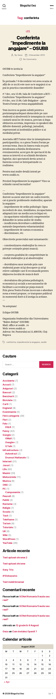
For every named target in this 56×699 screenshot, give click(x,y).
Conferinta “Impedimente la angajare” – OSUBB (28, 43)
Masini (6, 473)
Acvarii (7, 384)
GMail (8, 438)
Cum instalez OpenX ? (24, 631)
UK (4, 531)
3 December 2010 (37, 55)
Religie (6, 507)
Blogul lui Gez (28, 5)
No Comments (29, 59)
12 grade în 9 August (27, 625)
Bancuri (7, 392)
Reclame (8, 504)
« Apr (7, 682)
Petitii (6, 500)
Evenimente (9, 412)
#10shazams (10, 575)
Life (28, 31)
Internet (7, 461)
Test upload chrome (14, 563)
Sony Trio (8, 569)
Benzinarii (8, 396)
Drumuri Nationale (15, 457)
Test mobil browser (13, 582)
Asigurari (8, 388)
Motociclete (9, 477)
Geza (20, 55)
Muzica (7, 481)
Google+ (10, 442)
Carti (5, 404)
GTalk (8, 446)
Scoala (6, 511)
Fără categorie (11, 415)
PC (4, 488)
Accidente (8, 380)
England (7, 408)
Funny (6, 431)
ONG (5, 484)
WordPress (9, 539)
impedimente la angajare (28, 342)
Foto (5, 423)
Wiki (5, 535)
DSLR (8, 427)
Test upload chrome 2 (15, 557)
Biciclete (8, 400)
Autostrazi (11, 453)
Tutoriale (8, 527)
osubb (43, 342)
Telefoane (8, 519)
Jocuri (6, 465)
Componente (12, 492)
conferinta (11, 342)
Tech (5, 515)
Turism (7, 523)
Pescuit (7, 496)
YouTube (7, 543)
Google (7, 435)
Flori (5, 419)
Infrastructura (10, 450)
